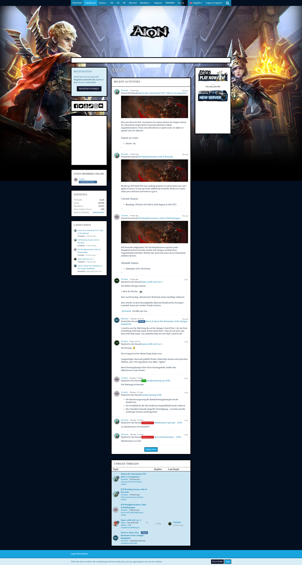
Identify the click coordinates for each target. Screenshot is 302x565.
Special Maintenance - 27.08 (167, 437)
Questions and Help (129, 543)
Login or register (214, 3)
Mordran (81, 271)
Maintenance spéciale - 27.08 (168, 422)
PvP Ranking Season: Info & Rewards (155, 157)
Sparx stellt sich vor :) (86, 259)
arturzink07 (98, 212)
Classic (144, 532)
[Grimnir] (117, 243)
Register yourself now (84, 79)
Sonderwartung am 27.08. (158, 380)
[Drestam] (117, 118)
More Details (217, 562)
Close (228, 562)
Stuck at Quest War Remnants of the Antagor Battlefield (132, 535)
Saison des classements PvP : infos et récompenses (162, 93)
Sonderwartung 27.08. (151, 395)
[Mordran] (117, 326)
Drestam (81, 236)
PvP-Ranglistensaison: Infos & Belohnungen (159, 218)
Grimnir (82, 179)
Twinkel (81, 262)
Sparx (123, 523)
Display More (151, 449)
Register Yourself (89, 88)
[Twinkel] (117, 295)
